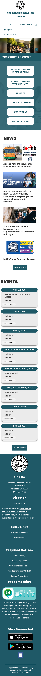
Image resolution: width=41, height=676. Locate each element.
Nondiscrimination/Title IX (19, 571)
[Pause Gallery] (36, 49)
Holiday (9, 316)
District (8, 30)
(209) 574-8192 (19, 492)
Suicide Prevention (19, 576)
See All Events (19, 447)
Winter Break (12, 373)
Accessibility (19, 555)
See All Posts (20, 267)
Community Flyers (19, 532)
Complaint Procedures (19, 566)
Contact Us (19, 537)
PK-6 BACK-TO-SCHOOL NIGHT (17, 295)
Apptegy (25, 672)
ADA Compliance (19, 560)
